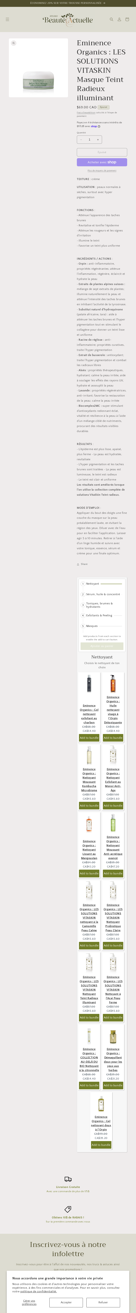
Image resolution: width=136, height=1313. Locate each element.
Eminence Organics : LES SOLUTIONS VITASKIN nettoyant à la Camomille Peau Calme (89, 917)
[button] (7, 19)
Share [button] (84, 564)
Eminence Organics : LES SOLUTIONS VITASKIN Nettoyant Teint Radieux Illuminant (89, 990)
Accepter (66, 1302)
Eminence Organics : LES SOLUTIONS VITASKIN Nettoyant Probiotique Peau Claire (113, 917)
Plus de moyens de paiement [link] (102, 170)
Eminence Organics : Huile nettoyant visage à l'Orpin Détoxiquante (113, 710)
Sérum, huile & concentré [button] (103, 594)
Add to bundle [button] (89, 737)
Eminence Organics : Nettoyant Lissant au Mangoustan (89, 850)
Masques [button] (92, 626)
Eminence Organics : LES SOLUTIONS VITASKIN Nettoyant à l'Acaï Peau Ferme (113, 990)
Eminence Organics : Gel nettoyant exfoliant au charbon (89, 714)
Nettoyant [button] (92, 583)
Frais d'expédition (86, 113)
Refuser (103, 1302)
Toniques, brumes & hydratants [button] (99, 605)
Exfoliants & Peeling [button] (99, 615)
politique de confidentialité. (38, 1291)
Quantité (81, 132)
